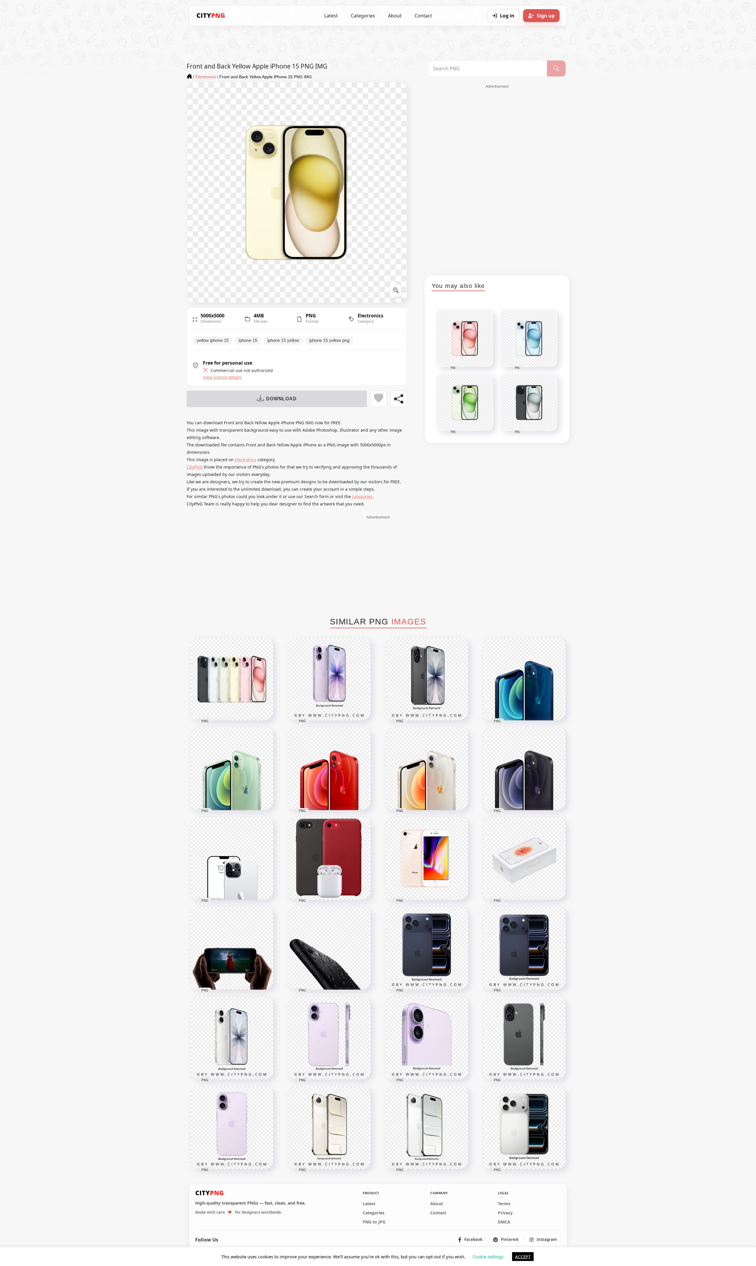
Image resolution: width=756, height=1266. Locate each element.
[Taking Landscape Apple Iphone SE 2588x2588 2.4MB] (231, 948)
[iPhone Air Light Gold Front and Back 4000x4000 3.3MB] (329, 1127)
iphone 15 (248, 340)
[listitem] (470, 1240)
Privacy (505, 1213)
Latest (331, 15)
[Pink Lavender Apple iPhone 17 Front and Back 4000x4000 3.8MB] (329, 679)
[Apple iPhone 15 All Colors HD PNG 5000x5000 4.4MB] (231, 679)
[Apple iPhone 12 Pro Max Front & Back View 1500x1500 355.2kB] (231, 858)
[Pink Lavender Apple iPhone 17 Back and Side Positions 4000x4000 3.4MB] (329, 1038)
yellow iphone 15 (213, 340)
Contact (423, 15)
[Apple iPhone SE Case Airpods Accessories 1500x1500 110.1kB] (329, 858)
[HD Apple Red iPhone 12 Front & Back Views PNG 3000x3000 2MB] (329, 768)
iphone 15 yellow (283, 340)
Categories (363, 15)
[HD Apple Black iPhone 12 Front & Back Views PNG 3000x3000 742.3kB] (524, 768)
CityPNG (195, 467)
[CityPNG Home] (210, 16)
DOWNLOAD (281, 398)
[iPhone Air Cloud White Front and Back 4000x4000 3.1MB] (426, 1127)
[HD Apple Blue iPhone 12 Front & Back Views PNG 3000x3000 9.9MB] (524, 679)
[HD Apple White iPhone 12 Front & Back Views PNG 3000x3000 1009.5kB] (426, 768)
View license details (222, 377)
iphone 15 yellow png (329, 340)
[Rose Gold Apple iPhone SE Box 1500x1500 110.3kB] (524, 858)
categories (362, 496)
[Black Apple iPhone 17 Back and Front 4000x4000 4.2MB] (426, 679)
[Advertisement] (497, 177)
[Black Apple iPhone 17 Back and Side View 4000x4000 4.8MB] (524, 1038)
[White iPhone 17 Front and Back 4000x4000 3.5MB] (231, 1038)
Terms (504, 1204)
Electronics (370, 315)
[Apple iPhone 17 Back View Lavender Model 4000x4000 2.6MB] (231, 1127)
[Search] (556, 68)
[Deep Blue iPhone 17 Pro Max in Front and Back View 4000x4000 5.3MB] (426, 948)
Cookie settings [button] (488, 1257)
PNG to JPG (374, 1222)
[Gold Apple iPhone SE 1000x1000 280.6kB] (426, 858)
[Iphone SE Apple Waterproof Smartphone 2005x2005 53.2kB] (329, 948)
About (395, 15)
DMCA (504, 1222)
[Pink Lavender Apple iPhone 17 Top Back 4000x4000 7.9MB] (426, 1038)
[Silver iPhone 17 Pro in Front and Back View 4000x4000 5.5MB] (524, 1127)
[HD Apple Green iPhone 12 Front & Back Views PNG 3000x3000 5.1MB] (231, 768)
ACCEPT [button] (523, 1257)
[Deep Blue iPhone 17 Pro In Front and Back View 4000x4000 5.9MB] (524, 948)
